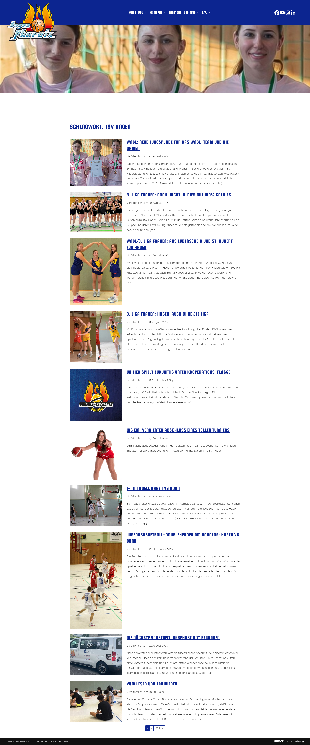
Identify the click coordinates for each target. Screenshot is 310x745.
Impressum (12, 741)
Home (132, 12)
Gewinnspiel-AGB (59, 741)
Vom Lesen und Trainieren (152, 683)
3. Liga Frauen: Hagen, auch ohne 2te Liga (168, 314)
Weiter (159, 728)
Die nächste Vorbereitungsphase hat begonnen (173, 637)
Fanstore (175, 12)
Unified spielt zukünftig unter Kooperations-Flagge (178, 372)
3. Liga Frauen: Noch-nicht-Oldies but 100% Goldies (179, 194)
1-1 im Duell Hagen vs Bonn (153, 488)
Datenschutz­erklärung (34, 741)
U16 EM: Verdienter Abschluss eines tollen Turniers (178, 430)
